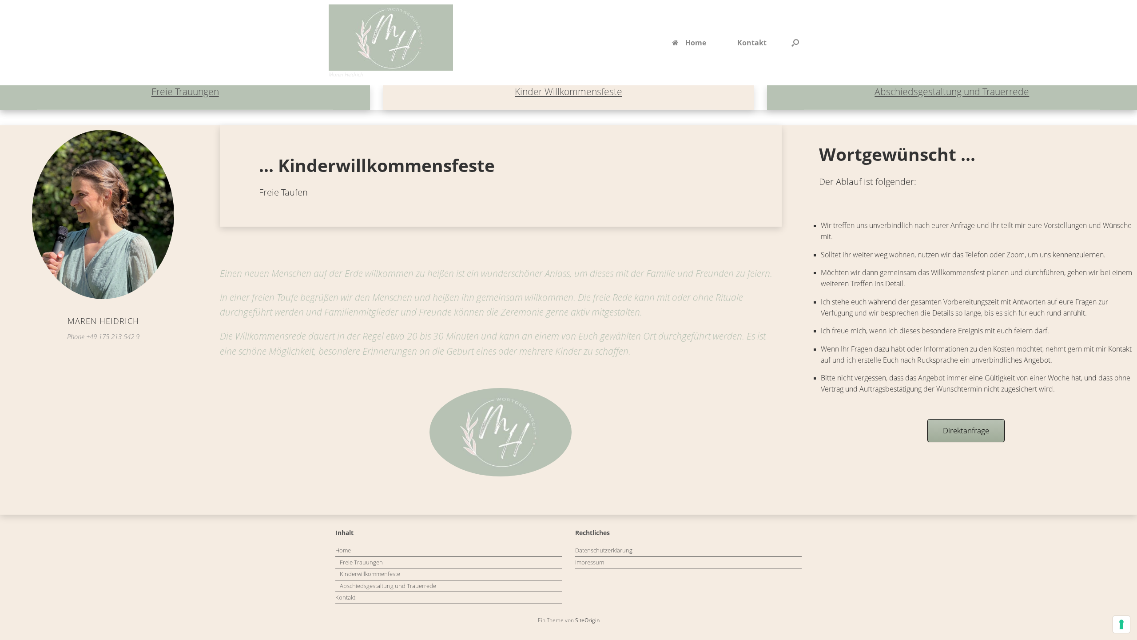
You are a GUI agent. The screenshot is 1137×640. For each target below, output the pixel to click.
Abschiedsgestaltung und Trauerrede (952, 91)
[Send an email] (100, 217)
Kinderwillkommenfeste (370, 574)
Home (695, 43)
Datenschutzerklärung (603, 550)
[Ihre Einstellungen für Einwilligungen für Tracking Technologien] (1121, 624)
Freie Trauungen (185, 91)
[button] (795, 42)
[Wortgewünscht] (391, 37)
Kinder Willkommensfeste (568, 91)
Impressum (589, 562)
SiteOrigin (587, 620)
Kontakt (752, 43)
